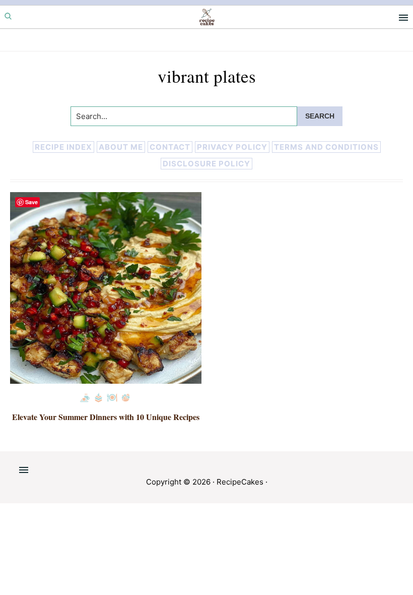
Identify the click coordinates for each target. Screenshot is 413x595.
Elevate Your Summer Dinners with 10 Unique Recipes (105, 417)
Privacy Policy (232, 147)
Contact (170, 147)
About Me (121, 147)
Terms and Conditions (326, 147)
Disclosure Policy (206, 163)
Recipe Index (63, 147)
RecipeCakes (240, 482)
